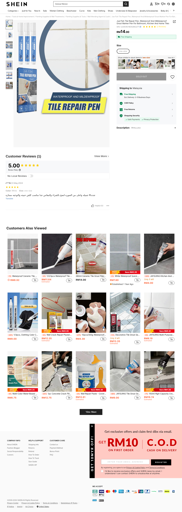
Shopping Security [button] (132, 116)
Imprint (19, 507)
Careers (10, 455)
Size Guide (32, 462)
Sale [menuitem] (45, 11)
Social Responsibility (15, 451)
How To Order (33, 455)
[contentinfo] (135, 493)
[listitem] (121, 64)
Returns (31, 448)
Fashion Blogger (13, 448)
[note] (125, 272)
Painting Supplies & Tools (76, 17)
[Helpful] (92, 205)
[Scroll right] (174, 10)
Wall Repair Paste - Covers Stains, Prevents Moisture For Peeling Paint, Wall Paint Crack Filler (91, 394)
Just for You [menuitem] (26, 11)
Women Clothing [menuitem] (57, 11)
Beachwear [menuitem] (71, 11)
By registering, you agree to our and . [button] (133, 468)
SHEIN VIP (32, 465)
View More (91, 412)
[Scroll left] (170, 10)
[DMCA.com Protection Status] (101, 500)
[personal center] (151, 4)
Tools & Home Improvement (23, 17)
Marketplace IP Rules (69, 503)
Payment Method (56, 448)
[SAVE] (172, 77)
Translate (9, 199)
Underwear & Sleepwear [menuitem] (126, 11)
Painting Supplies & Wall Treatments (50, 17)
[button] (168, 4)
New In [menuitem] (37, 11)
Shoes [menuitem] (110, 11)
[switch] (30, 175)
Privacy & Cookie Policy (30, 503)
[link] (157, 4)
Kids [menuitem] (89, 11)
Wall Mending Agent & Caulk (98, 17)
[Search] (126, 4)
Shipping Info (33, 445)
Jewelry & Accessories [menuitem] (149, 11)
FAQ (51, 455)
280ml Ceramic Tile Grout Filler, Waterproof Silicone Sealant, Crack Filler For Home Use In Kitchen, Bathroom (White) (91, 276)
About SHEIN (12, 445)
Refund (31, 451)
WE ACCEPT (97, 486)
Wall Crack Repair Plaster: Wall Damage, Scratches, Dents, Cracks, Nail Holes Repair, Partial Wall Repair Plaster (57, 335)
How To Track (33, 458)
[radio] (123, 51)
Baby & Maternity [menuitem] (168, 11)
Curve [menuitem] (81, 11)
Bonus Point (54, 451)
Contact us (54, 445)
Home (8, 17)
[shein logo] (16, 4)
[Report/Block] (107, 205)
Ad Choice (29, 507)
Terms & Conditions (50, 503)
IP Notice (10, 507)
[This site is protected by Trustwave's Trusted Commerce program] (94, 500)
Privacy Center (12, 503)
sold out (141, 76)
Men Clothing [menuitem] (99, 11)
